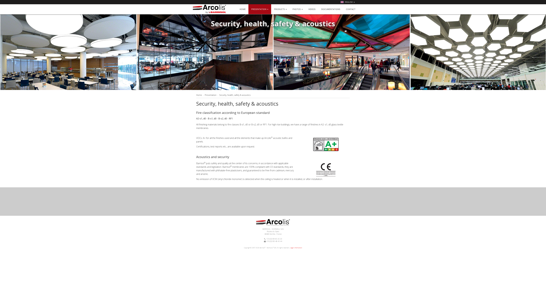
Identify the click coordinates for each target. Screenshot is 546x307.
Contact (350, 9)
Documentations (330, 9)
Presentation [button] (259, 9)
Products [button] (279, 9)
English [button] (348, 2)
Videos (312, 9)
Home (243, 9)
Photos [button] (296, 9)
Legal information (296, 248)
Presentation (210, 95)
